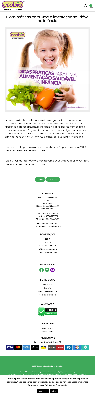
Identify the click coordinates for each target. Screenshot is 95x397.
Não (54, 391)
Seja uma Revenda (47, 295)
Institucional (47, 279)
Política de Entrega (47, 246)
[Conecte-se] (85, 7)
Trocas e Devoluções (47, 252)
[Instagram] (47, 271)
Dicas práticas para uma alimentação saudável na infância (47, 18)
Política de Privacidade (47, 291)
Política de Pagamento (47, 249)
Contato (47, 193)
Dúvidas (47, 242)
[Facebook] (41, 271)
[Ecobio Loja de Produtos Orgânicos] (13, 10)
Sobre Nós (47, 284)
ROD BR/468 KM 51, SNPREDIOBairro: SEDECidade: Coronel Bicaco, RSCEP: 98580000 (47, 203)
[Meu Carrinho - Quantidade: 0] (91, 7)
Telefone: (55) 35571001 (47, 216)
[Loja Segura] (47, 316)
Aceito (43, 391)
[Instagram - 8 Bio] (52, 271)
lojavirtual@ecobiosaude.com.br (47, 226)
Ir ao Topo (53, 179)
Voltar (40, 179)
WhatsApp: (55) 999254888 (47, 219)
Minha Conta (47, 323)
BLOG (47, 239)
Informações (47, 234)
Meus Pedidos (47, 328)
